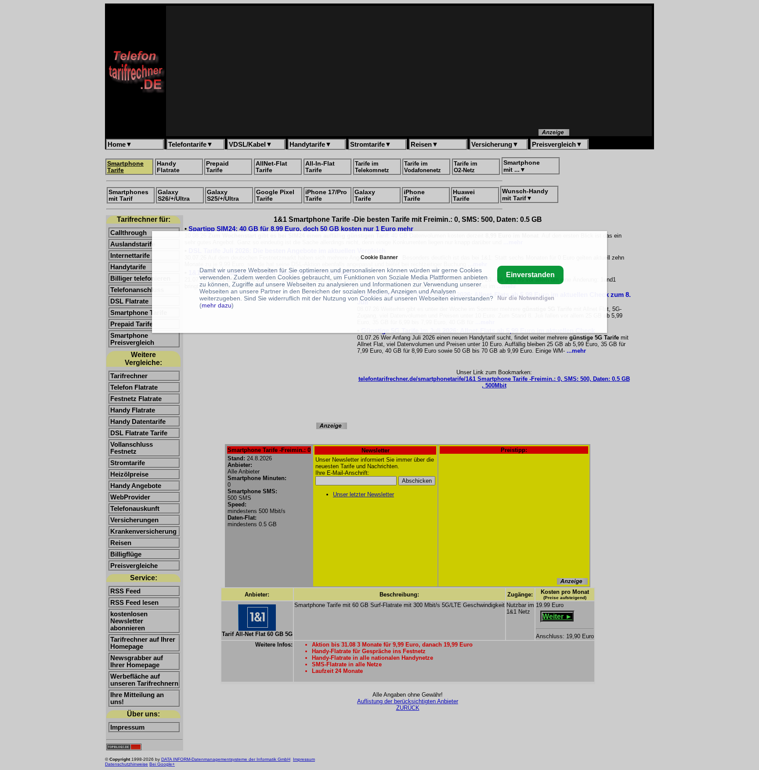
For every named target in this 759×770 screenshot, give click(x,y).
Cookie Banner (379, 257)
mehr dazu (216, 305)
